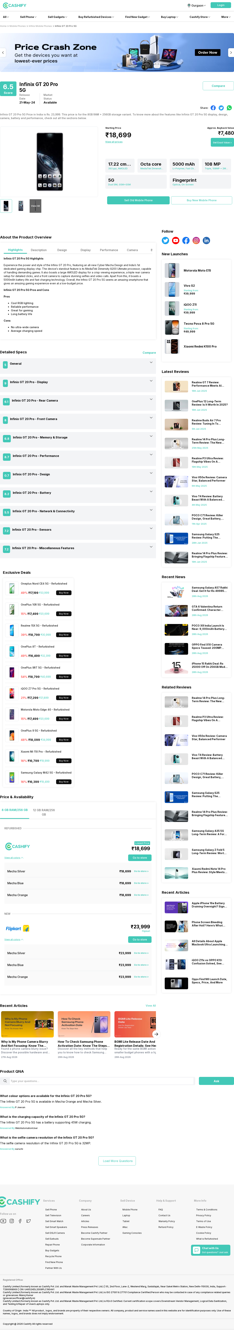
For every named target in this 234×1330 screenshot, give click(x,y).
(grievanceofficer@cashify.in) (19, 1298)
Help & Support (166, 1200)
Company (85, 1200)
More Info (200, 1200)
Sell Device (127, 1200)
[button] (221, 5)
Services (49, 1200)
